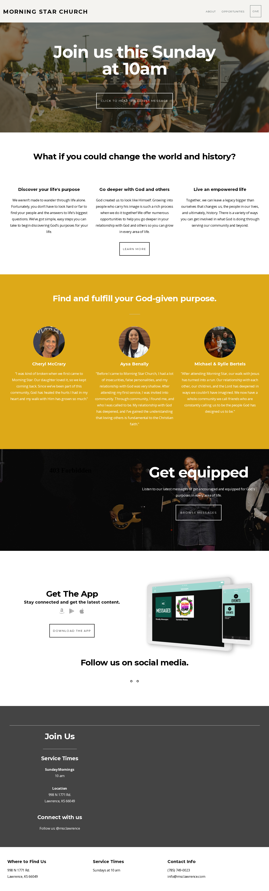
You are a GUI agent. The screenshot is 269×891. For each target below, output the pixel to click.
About (211, 11)
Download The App (72, 630)
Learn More (134, 249)
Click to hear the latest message (134, 100)
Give (255, 11)
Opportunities (233, 11)
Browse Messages (198, 512)
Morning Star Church (45, 11)
